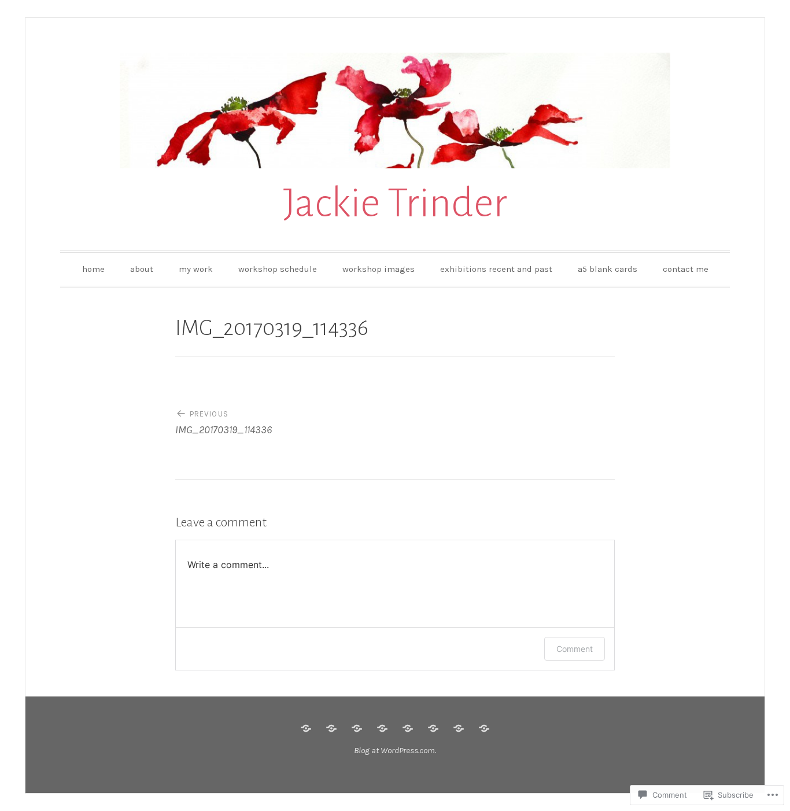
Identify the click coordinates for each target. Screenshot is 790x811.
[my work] (357, 728)
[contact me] (484, 728)
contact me (685, 269)
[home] (306, 728)
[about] (331, 728)
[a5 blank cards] (458, 728)
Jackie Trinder (395, 203)
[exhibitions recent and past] (433, 728)
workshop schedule (277, 269)
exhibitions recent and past (496, 269)
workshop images (378, 269)
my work (196, 269)
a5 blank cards (607, 269)
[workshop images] (407, 728)
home (93, 269)
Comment (574, 649)
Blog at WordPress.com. (395, 750)
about (141, 269)
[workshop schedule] (382, 728)
